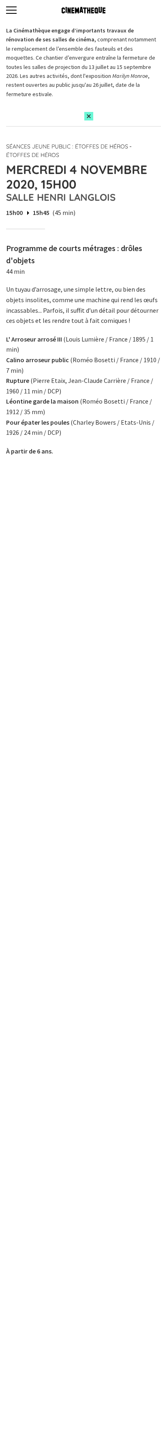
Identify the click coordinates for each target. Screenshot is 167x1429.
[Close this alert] (88, 116)
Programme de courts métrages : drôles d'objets (74, 254)
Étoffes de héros (32, 155)
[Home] (83, 10)
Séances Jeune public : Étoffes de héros (67, 146)
